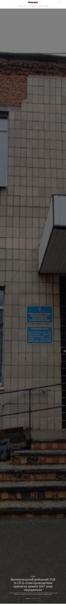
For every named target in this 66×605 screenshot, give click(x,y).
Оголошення (46, 5)
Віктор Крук (28, 598)
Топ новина (20, 5)
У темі (24, 5)
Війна (33, 5)
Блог (36, 5)
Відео (30, 5)
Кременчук (33, 576)
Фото (27, 5)
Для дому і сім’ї (40, 5)
